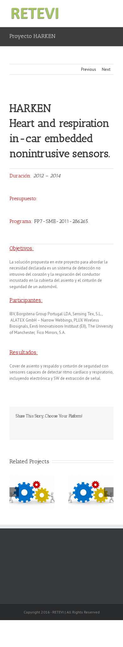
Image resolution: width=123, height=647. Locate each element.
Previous (88, 69)
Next (106, 69)
